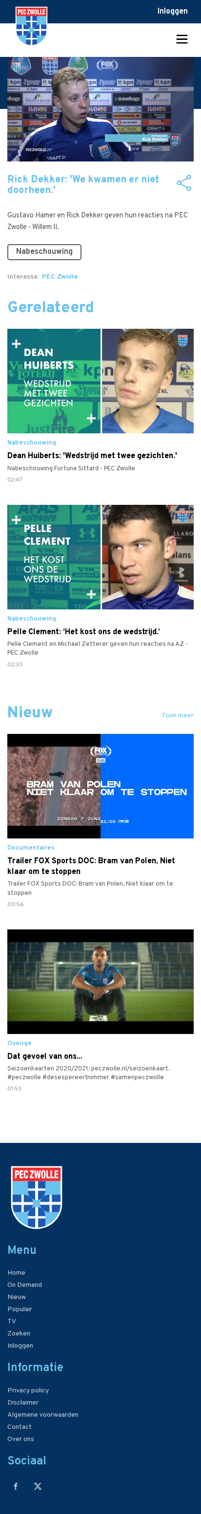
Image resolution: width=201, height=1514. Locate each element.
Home (16, 1273)
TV (11, 1322)
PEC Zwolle (60, 277)
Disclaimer (23, 1403)
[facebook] (15, 1486)
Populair (19, 1309)
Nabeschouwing (44, 252)
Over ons (20, 1439)
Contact (19, 1427)
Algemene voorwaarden (43, 1415)
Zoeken (18, 1334)
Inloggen (173, 12)
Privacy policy (28, 1391)
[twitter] (37, 1486)
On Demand (24, 1285)
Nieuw (16, 1297)
